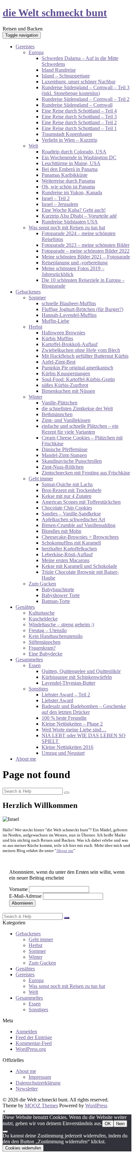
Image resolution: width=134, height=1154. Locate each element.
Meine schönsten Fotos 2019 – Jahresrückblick (73, 271)
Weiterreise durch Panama (68, 181)
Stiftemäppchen (44, 642)
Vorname (18, 889)
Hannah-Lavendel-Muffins (69, 315)
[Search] (66, 793)
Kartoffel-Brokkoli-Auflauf (70, 344)
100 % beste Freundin (64, 718)
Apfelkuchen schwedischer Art (73, 519)
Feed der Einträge (34, 1037)
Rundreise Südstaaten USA (70, 221)
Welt (33, 146)
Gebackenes (28, 292)
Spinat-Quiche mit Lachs (67, 484)
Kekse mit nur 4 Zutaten (66, 496)
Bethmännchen (57, 414)
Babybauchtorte (58, 589)
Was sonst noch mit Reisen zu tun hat (67, 227)
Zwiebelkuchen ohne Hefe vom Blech (81, 350)
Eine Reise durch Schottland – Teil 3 (79, 116)
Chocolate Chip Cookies (67, 508)
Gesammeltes (29, 659)
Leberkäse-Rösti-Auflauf (67, 554)
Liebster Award (57, 700)
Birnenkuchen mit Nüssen (68, 391)
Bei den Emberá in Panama (70, 169)
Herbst (35, 327)
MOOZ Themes (41, 1105)
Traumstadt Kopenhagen (67, 134)
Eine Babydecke (45, 653)
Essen (35, 665)
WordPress (96, 1105)
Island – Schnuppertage (66, 75)
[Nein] (5, 1132)
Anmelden (26, 1031)
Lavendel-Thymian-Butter (68, 683)
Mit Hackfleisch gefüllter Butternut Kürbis (85, 356)
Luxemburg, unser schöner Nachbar (78, 81)
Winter (35, 397)
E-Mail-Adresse (25, 896)
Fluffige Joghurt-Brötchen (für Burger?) (82, 309)
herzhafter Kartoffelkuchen (69, 548)
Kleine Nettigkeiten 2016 (67, 747)
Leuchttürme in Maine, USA (71, 163)
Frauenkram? (42, 648)
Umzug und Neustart (63, 753)
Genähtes (25, 607)
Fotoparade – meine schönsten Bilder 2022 (85, 251)
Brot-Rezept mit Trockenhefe (71, 490)
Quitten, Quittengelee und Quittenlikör (81, 671)
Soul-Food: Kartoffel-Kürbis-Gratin (78, 379)
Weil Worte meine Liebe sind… (74, 729)
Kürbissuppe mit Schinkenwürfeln (77, 677)
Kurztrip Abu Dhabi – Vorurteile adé (79, 216)
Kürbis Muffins (57, 338)
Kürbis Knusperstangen (66, 373)
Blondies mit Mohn (61, 531)
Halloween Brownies (63, 332)
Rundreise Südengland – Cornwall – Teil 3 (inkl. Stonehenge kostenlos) (85, 90)
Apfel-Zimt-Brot (58, 362)
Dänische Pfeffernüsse (64, 449)
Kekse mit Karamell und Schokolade (79, 566)
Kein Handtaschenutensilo (56, 636)
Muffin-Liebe (55, 321)
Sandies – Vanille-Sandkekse (71, 513)
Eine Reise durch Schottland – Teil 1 (79, 128)
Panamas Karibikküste (64, 175)
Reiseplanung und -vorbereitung (75, 262)
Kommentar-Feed (34, 1043)
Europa (36, 52)
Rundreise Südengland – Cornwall (77, 105)
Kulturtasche (42, 613)
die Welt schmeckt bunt (55, 12)
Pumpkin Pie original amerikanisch (77, 367)
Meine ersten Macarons (65, 560)
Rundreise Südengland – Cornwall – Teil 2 (85, 99)
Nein (120, 1123)
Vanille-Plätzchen (59, 402)
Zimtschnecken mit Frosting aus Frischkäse (86, 472)
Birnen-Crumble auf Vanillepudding (78, 525)
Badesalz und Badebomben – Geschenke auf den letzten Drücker (84, 709)
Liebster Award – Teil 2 (66, 694)
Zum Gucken (42, 583)
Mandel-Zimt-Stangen (64, 455)
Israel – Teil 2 (56, 198)
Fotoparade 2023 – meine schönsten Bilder (85, 245)
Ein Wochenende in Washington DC (79, 157)
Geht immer (41, 478)
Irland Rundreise (59, 70)
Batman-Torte (56, 601)
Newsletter (27, 1088)
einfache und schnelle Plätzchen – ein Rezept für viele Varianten (80, 429)
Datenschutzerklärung (38, 1083)
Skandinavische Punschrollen (72, 461)
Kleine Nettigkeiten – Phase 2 (72, 724)
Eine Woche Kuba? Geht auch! (74, 210)
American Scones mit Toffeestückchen (81, 502)
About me (26, 759)
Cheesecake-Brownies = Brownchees (80, 537)
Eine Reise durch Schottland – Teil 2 (79, 122)
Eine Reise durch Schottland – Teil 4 (79, 111)
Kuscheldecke (43, 618)
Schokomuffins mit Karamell (71, 543)
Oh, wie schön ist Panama (68, 186)
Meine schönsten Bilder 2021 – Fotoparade (86, 256)
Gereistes (25, 46)
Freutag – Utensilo (48, 630)
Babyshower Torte (61, 595)
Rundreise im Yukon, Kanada (72, 192)
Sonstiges (38, 688)
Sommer (37, 297)
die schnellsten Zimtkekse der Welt (77, 408)
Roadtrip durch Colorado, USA (74, 151)
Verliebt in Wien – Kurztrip (69, 140)
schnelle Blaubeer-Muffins (69, 303)
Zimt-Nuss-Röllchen (63, 467)
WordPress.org (31, 1049)
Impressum (40, 1077)
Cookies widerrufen (23, 1148)
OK (108, 1123)
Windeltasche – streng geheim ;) (61, 624)
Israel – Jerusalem (60, 204)
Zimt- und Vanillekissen (66, 420)
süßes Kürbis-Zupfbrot (65, 385)
